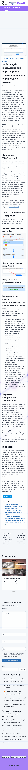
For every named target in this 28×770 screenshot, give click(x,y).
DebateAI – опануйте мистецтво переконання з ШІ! (13, 728)
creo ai (4, 714)
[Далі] (24, 574)
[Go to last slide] (4, 574)
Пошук (4, 666)
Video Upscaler (6, 720)
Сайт (4, 649)
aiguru (5, 85)
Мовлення (9, 60)
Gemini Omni (5, 734)
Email (5, 642)
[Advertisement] (14, 26)
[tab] (12, 591)
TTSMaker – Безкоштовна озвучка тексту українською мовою (14, 512)
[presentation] (14, 567)
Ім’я (4, 634)
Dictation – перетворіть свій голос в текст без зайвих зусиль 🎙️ (15, 522)
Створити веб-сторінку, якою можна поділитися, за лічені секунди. (21, 538)
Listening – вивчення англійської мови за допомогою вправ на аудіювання (15, 506)
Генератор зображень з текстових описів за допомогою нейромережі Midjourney (7, 539)
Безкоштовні (15, 58)
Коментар (6, 613)
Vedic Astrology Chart (8, 725)
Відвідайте (7, 496)
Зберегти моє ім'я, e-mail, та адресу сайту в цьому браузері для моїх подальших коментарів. (14, 654)
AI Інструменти (6, 58)
